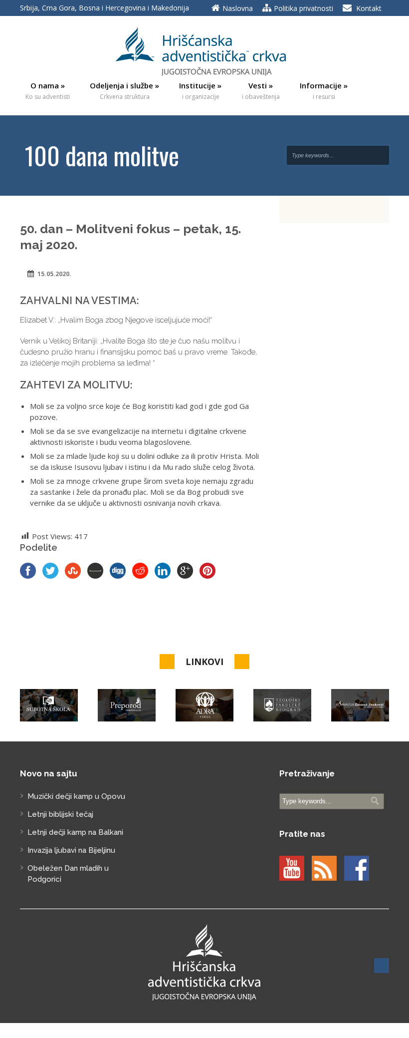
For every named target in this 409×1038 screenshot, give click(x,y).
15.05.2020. (54, 274)
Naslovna (237, 8)
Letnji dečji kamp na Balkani (75, 832)
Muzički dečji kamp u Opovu (76, 796)
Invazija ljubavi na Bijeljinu (71, 850)
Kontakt (369, 8)
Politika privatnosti (303, 8)
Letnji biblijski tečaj (60, 814)
